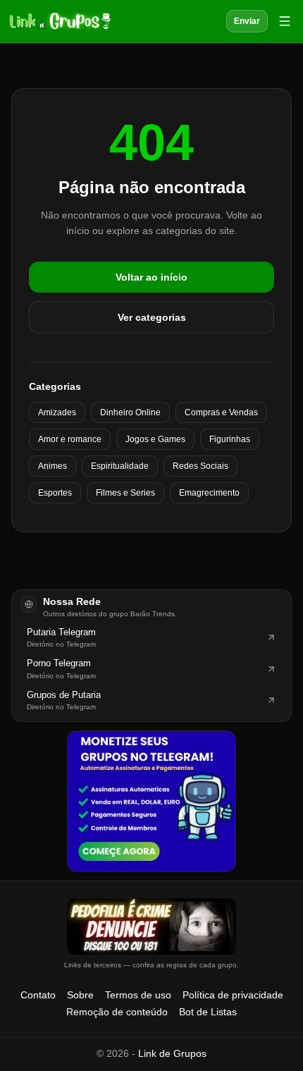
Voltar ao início (151, 277)
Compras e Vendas (221, 412)
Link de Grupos (172, 1053)
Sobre (80, 994)
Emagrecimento (209, 493)
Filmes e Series (125, 493)
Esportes (55, 493)
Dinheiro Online (130, 412)
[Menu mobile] (284, 21)
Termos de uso (138, 994)
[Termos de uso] (151, 926)
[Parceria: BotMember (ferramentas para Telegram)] (151, 801)
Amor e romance (69, 439)
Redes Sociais (200, 466)
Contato (38, 994)
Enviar (247, 21)
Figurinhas (229, 439)
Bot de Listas (208, 1011)
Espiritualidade (120, 466)
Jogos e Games (155, 439)
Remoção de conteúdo (117, 1011)
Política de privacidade (233, 994)
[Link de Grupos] (58, 21)
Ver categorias (152, 317)
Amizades (57, 412)
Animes (52, 466)
